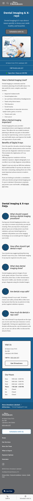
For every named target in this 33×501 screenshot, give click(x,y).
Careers (24, 475)
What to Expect (7, 450)
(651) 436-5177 (19, 68)
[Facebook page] (3, 464)
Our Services (6, 442)
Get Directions (17, 363)
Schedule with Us (16, 32)
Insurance (5, 459)
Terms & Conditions (15, 475)
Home (4, 438)
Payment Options (7, 455)
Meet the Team (7, 446)
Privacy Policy (5, 475)
